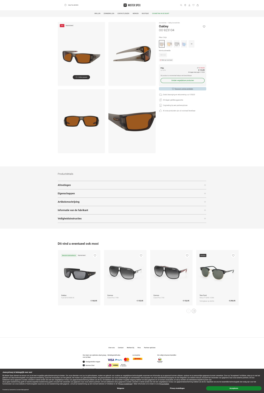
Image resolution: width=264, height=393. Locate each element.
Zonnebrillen (109, 13)
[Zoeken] (181, 5)
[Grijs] (162, 44)
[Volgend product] (194, 311)
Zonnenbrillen (163, 23)
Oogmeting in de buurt (160, 13)
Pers (139, 347)
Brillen (97, 13)
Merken (135, 13)
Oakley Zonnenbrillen (174, 23)
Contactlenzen (123, 13)
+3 (191, 44)
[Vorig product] (188, 311)
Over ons (111, 347)
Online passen (82, 77)
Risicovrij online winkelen (184, 89)
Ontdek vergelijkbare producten (182, 80)
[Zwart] (169, 44)
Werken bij (130, 347)
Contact (121, 347)
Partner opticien (150, 347)
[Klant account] (189, 5)
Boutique (145, 13)
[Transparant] (184, 44)
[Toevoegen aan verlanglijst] (204, 26)
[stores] (185, 5)
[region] (132, 280)
